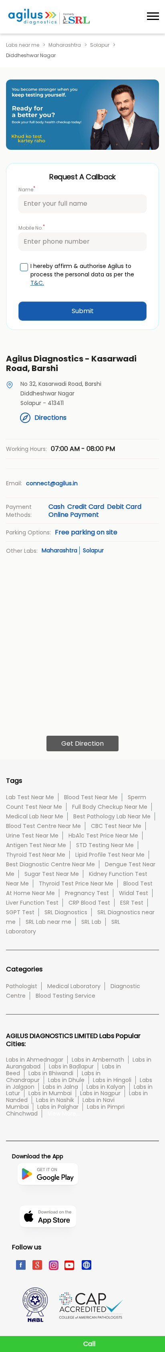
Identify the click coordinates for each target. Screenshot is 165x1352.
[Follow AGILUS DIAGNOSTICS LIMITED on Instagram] (53, 1265)
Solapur (99, 45)
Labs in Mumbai (50, 1093)
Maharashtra (64, 45)
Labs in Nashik (55, 1100)
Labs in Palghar (57, 1107)
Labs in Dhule (66, 1080)
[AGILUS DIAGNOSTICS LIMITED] (49, 17)
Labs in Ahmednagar (34, 1060)
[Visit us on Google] (37, 1265)
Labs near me (22, 45)
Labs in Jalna (60, 1087)
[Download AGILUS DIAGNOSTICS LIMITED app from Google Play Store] (47, 1201)
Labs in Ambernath (98, 1060)
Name (26, 189)
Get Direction (82, 743)
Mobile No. (31, 227)
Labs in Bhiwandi (50, 1073)
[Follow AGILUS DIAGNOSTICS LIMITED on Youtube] (69, 1265)
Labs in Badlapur (71, 1066)
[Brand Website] (86, 1265)
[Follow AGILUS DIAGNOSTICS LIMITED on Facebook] (20, 1265)
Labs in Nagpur (100, 1093)
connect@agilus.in (52, 483)
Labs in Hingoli (112, 1080)
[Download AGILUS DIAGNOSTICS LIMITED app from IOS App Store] (48, 1240)
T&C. (37, 283)
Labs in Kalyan (106, 1087)
